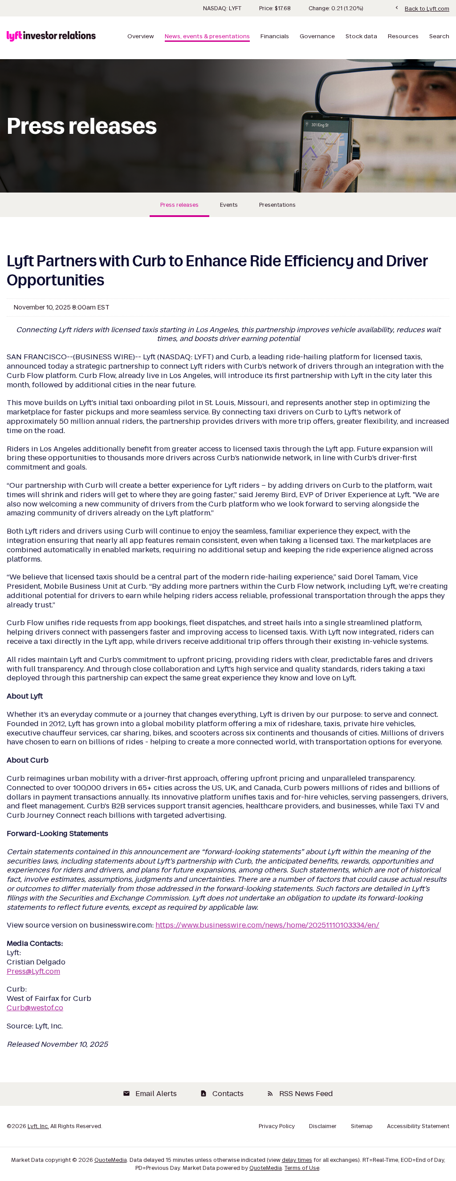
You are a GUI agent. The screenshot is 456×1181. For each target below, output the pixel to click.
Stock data (361, 36)
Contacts (222, 1094)
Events (229, 205)
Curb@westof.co (35, 1008)
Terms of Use (302, 1168)
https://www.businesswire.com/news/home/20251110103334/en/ (267, 925)
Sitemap (362, 1126)
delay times (297, 1160)
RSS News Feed (300, 1094)
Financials (275, 36)
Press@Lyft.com (33, 971)
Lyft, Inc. (38, 1126)
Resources (403, 36)
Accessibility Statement (418, 1126)
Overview (140, 36)
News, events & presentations (207, 36)
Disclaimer (323, 1126)
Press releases (179, 205)
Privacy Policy (277, 1126)
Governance (317, 36)
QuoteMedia (110, 1160)
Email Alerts (150, 1094)
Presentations (277, 205)
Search (439, 36)
